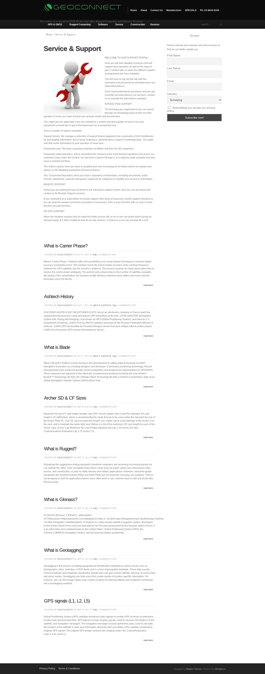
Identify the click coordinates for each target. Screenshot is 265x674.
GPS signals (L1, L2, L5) (67, 600)
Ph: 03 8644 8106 (209, 10)
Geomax (154, 24)
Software (103, 24)
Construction (138, 24)
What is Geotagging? (63, 550)
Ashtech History (59, 296)
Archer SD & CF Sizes (65, 398)
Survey (119, 24)
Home (133, 10)
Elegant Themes (194, 669)
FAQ (95, 254)
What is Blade (57, 347)
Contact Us (157, 10)
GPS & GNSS (55, 24)
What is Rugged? (60, 448)
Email (170, 81)
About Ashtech (102, 305)
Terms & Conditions (69, 668)
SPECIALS (191, 10)
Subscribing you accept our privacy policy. (191, 109)
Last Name (173, 68)
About (143, 10)
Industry (172, 93)
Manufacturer (173, 10)
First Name (174, 55)
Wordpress (220, 669)
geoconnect (65, 254)
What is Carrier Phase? (65, 245)
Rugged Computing (80, 24)
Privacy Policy (47, 668)
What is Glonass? (60, 499)
